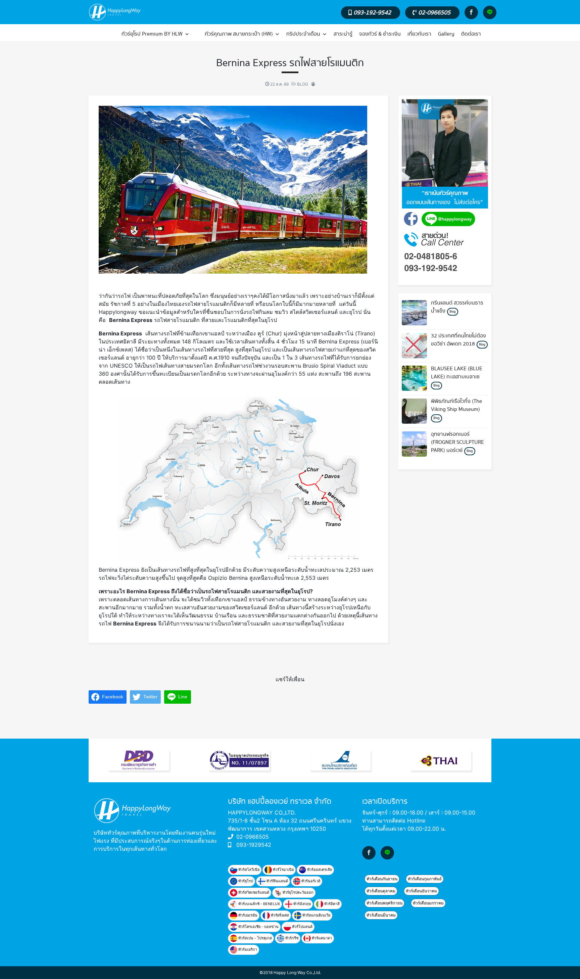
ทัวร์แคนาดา (321, 938)
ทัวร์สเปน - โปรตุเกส (254, 938)
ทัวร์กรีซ (291, 938)
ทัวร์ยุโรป (245, 881)
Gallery (446, 34)
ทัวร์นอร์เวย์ (310, 881)
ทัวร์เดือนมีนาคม (381, 915)
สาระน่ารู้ (343, 34)
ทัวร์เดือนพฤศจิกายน (384, 902)
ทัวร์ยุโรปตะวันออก (297, 892)
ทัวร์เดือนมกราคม (428, 902)
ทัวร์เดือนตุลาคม (381, 890)
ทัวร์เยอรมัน (247, 915)
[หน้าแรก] (102, 34)
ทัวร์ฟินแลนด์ (276, 881)
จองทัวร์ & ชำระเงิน (380, 34)
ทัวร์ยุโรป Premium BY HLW (152, 34)
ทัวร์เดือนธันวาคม (421, 890)
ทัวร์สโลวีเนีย (248, 869)
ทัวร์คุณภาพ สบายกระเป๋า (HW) (239, 34)
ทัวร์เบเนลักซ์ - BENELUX (258, 903)
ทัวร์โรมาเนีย (283, 869)
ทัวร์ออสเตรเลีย (319, 869)
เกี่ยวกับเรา (419, 34)
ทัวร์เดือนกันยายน (382, 878)
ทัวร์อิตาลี (331, 903)
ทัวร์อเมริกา (247, 949)
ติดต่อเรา (471, 34)
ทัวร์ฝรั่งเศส (279, 915)
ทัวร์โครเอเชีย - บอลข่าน (258, 926)
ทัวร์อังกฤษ (301, 903)
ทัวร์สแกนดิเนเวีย (315, 915)
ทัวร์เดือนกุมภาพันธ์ (425, 878)
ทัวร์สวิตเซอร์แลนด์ (253, 892)
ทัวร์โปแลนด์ (301, 926)
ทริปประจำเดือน (303, 34)
